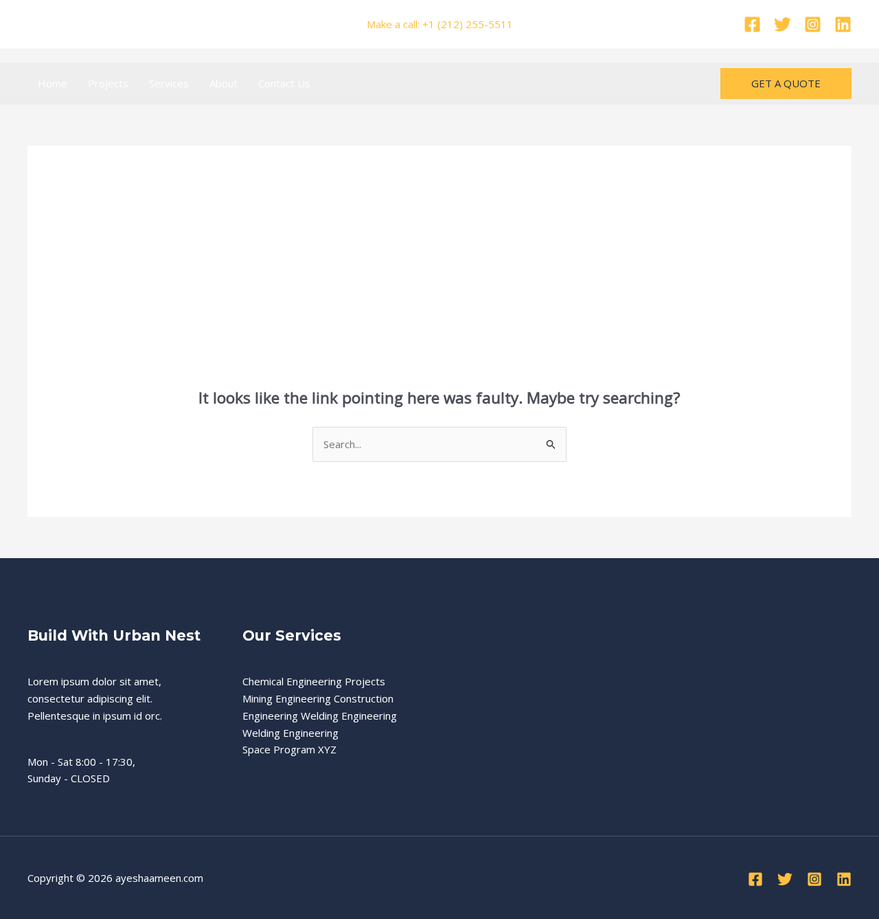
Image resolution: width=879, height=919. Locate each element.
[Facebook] (752, 24)
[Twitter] (782, 24)
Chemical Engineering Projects (313, 681)
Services (169, 83)
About (223, 83)
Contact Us (284, 83)
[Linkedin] (843, 24)
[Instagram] (812, 24)
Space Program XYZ (289, 749)
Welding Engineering (290, 733)
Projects (108, 83)
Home (52, 83)
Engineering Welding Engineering (319, 715)
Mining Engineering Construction (317, 698)
